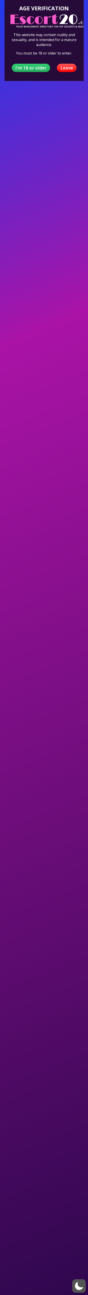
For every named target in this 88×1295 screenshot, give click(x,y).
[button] (79, 1286)
